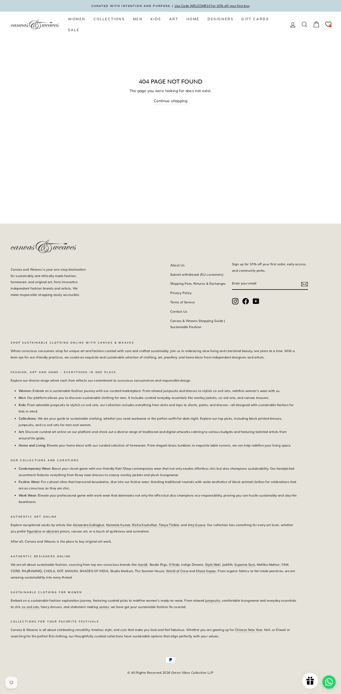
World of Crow (177, 571)
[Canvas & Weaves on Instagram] (235, 301)
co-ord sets (30, 607)
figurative (34, 531)
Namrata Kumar (118, 525)
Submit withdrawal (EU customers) (197, 274)
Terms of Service (182, 302)
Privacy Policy (181, 293)
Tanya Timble (169, 525)
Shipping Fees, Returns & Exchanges (198, 284)
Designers (220, 19)
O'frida (174, 565)
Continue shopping (170, 100)
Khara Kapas (206, 571)
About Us (177, 265)
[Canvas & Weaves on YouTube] (256, 301)
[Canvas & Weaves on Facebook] (245, 301)
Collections (109, 19)
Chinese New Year (248, 630)
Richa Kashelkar (144, 525)
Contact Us (179, 311)
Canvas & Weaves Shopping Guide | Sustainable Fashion (197, 324)
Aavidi (143, 565)
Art (173, 19)
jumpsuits (212, 600)
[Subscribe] (304, 283)
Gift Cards (255, 19)
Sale (73, 30)
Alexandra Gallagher (88, 525)
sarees (104, 607)
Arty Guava (196, 525)
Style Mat (212, 565)
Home (193, 19)
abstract (53, 531)
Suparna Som (244, 565)
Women (77, 19)
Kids (156, 19)
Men (138, 19)
